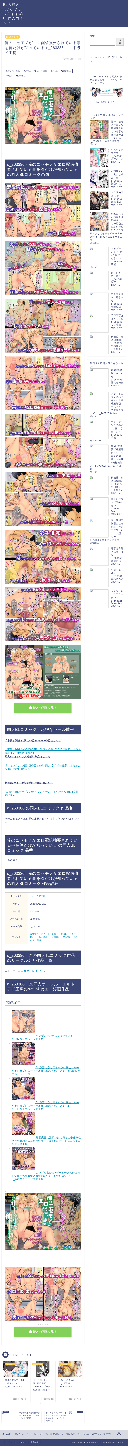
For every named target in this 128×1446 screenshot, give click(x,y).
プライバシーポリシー (16, 1442)
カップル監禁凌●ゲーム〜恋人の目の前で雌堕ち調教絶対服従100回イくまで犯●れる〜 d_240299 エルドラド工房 (46, 1176)
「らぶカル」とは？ (103, 101)
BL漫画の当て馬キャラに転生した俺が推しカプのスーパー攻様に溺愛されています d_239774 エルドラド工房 (46, 1070)
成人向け (67, 937)
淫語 (39, 940)
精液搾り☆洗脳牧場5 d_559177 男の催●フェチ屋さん (117, 343)
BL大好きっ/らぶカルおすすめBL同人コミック (13, 13)
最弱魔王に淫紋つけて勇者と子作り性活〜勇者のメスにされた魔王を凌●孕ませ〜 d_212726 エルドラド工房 (46, 1140)
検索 (92, 36)
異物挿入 (21, 76)
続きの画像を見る (44, 707)
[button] (38, 1324)
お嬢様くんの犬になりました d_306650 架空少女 (117, 177)
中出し (55, 71)
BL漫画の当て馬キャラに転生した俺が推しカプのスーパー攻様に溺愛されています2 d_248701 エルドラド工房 (45, 1105)
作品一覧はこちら (34, 970)
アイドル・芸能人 (14, 71)
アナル (28, 71)
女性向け (56, 937)
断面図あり (67, 71)
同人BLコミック (12, 37)
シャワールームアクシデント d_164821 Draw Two (117, 597)
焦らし (10, 76)
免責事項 (34, 1442)
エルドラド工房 (41, 71)
